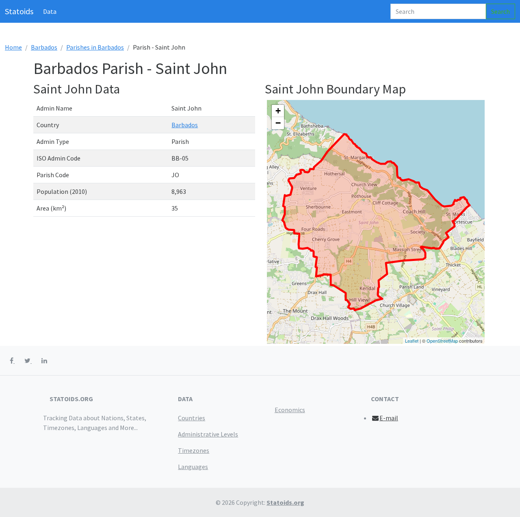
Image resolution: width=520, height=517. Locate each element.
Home (13, 47)
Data (49, 11)
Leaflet (411, 340)
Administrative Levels (208, 434)
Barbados (44, 47)
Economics (290, 410)
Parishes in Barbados (95, 47)
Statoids (19, 11)
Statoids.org (285, 502)
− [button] (278, 123)
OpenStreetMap (442, 340)
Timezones (193, 450)
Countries (191, 418)
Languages (193, 467)
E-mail (388, 418)
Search (500, 11)
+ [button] (278, 111)
